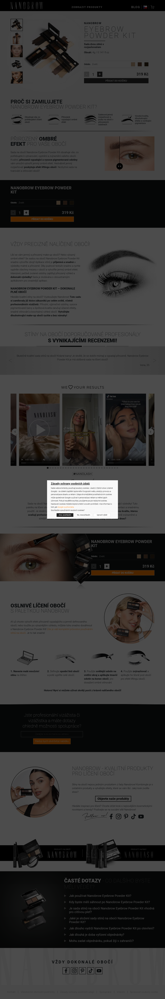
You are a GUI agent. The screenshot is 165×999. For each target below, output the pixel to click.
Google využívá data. (66, 507)
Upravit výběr (102, 515)
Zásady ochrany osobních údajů (70, 483)
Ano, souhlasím (65, 515)
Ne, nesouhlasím (83, 515)
